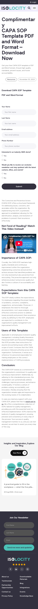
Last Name (6, 118)
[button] (33, 8)
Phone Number (7, 141)
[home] (10, 8)
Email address (7, 129)
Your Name (6, 107)
